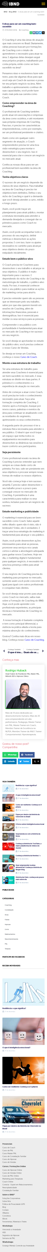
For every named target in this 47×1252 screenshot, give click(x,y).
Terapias (7, 949)
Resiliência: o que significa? (26, 785)
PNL (6, 944)
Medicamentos (10, 934)
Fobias (7, 920)
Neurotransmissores (11, 939)
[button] (31, 32)
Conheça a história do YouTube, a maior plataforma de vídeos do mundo (28, 845)
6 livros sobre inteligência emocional (30, 824)
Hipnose (7, 924)
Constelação (9, 910)
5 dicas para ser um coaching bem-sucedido (19, 25)
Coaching (25, 30)
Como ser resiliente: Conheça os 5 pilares (29, 806)
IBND (5, 12)
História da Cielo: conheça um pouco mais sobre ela (30, 878)
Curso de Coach (28, 357)
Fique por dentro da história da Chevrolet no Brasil (28, 815)
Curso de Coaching (34, 639)
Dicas (6, 915)
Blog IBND (13, 12)
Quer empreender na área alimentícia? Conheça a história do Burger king (29, 867)
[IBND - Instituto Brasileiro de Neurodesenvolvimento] (10, 3)
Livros (7, 929)
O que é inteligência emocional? (28, 795)
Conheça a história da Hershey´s (28, 855)
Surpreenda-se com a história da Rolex (28, 835)
